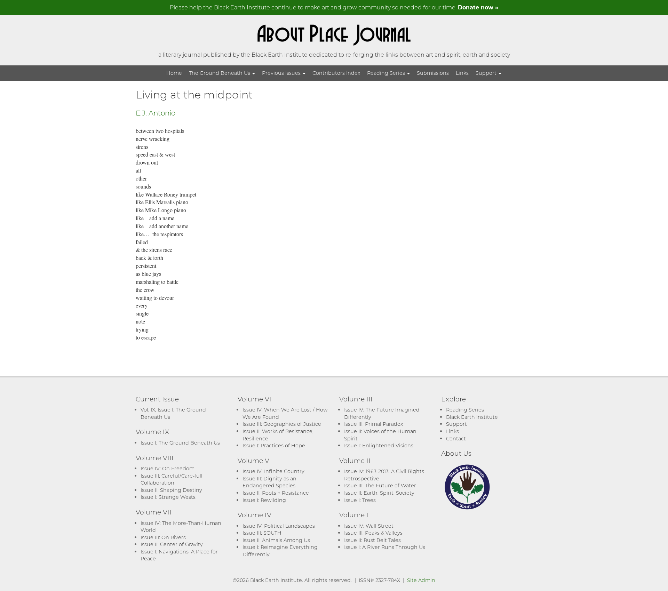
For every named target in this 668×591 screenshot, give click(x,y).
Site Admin (421, 580)
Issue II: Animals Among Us (276, 540)
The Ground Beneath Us (220, 73)
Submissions (433, 73)
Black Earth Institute (472, 417)
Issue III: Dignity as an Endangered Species (269, 482)
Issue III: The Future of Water (380, 485)
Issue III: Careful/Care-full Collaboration (171, 479)
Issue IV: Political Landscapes (278, 525)
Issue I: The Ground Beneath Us (180, 442)
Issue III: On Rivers (163, 537)
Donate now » (478, 7)
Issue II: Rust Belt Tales (372, 540)
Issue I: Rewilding (264, 500)
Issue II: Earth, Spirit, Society (379, 492)
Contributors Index (336, 73)
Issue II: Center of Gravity (172, 544)
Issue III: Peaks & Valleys (373, 532)
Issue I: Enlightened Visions (378, 445)
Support (487, 73)
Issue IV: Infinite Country (273, 471)
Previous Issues (282, 73)
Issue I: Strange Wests (168, 497)
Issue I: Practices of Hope (273, 445)
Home (174, 73)
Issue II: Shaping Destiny (171, 490)
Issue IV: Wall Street (368, 525)
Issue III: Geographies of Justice (281, 424)
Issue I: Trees (360, 500)
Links (462, 73)
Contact (456, 438)
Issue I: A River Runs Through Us (384, 547)
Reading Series (386, 73)
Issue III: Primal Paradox (373, 424)
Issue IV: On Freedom (167, 468)
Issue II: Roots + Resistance (275, 492)
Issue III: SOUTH (261, 532)
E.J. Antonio (155, 112)
